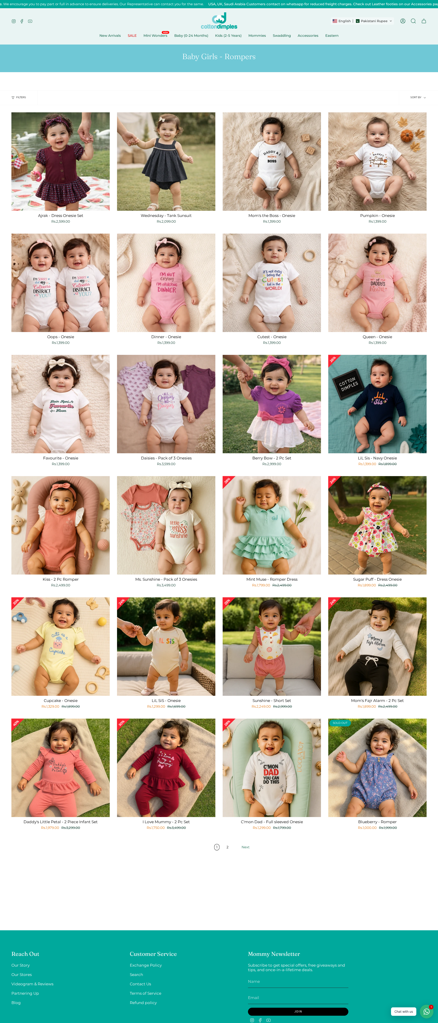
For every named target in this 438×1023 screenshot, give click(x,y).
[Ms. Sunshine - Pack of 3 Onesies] (166, 525)
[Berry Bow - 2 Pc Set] (272, 404)
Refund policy (143, 1002)
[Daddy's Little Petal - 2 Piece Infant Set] (60, 768)
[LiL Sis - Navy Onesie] (377, 404)
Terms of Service (145, 993)
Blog (16, 1002)
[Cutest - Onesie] (272, 283)
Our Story (20, 965)
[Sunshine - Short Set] (272, 646)
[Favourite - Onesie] (60, 404)
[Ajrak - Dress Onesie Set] (60, 161)
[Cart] (424, 21)
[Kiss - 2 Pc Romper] (60, 525)
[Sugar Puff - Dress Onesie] (377, 525)
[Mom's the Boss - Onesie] (272, 161)
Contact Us (140, 984)
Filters (21, 97)
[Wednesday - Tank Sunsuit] (166, 161)
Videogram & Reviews (32, 984)
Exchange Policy (146, 965)
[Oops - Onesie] (60, 283)
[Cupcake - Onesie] (60, 646)
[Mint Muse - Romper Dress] (272, 525)
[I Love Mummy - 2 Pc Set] (166, 768)
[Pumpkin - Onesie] (377, 161)
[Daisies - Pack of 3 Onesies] (166, 404)
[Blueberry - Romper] (377, 768)
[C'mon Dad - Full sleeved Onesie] (272, 768)
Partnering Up (25, 993)
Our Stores (21, 974)
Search (136, 974)
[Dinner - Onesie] (166, 283)
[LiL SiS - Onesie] (166, 646)
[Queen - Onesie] (377, 283)
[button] (362, 21)
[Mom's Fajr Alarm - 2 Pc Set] (377, 646)
